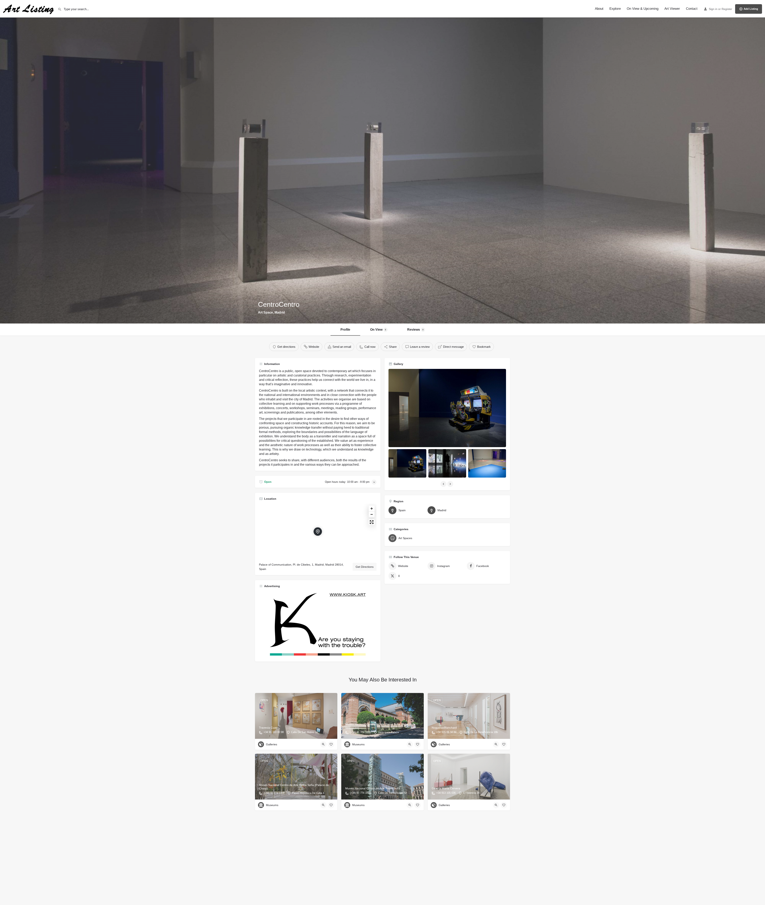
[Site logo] (29, 8)
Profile (345, 329)
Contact (691, 9)
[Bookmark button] (331, 744)
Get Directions (365, 566)
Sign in (713, 9)
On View (378, 329)
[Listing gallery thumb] (447, 408)
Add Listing (751, 8)
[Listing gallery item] (407, 463)
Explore (615, 9)
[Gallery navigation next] (450, 484)
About (599, 9)
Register (727, 9)
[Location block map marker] (318, 531)
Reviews (415, 329)
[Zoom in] (372, 508)
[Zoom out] (372, 514)
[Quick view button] (323, 744)
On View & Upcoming (642, 9)
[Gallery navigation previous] (443, 484)
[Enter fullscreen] (372, 522)
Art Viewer (672, 9)
